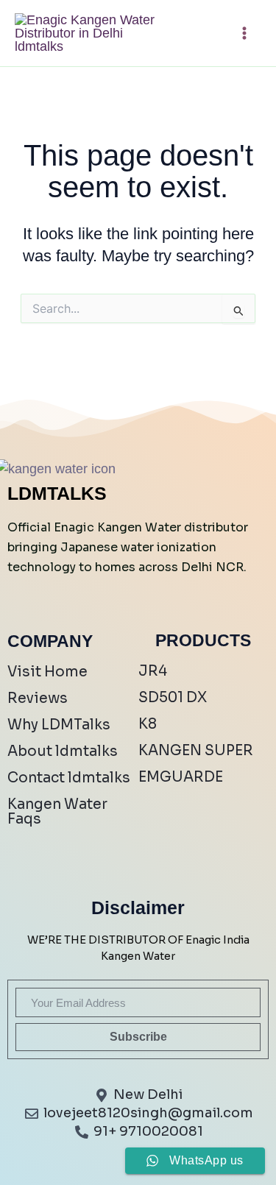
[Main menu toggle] (244, 33)
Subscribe (138, 1036)
